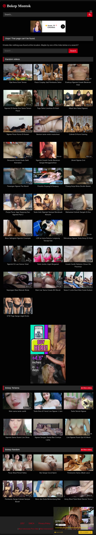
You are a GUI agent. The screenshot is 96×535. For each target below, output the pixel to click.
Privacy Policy (44, 523)
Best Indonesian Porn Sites (29, 529)
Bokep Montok (18, 6)
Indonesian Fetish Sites (68, 529)
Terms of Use (60, 523)
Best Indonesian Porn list (49, 529)
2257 (22, 523)
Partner (73, 523)
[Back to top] (88, 528)
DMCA (31, 523)
